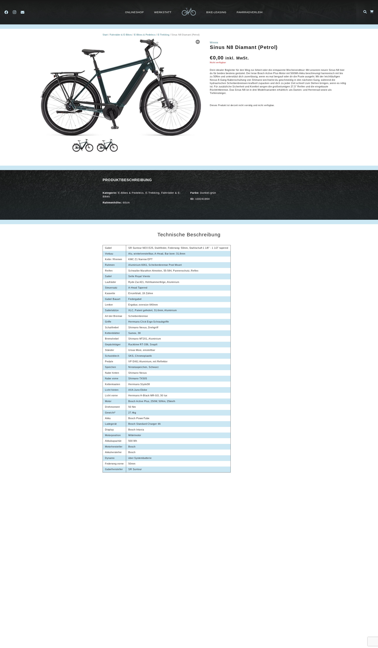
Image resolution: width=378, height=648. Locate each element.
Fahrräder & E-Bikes (121, 35)
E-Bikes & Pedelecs (144, 35)
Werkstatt (162, 12)
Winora (214, 42)
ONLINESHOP (134, 12)
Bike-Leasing (216, 12)
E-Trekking (163, 35)
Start (105, 35)
